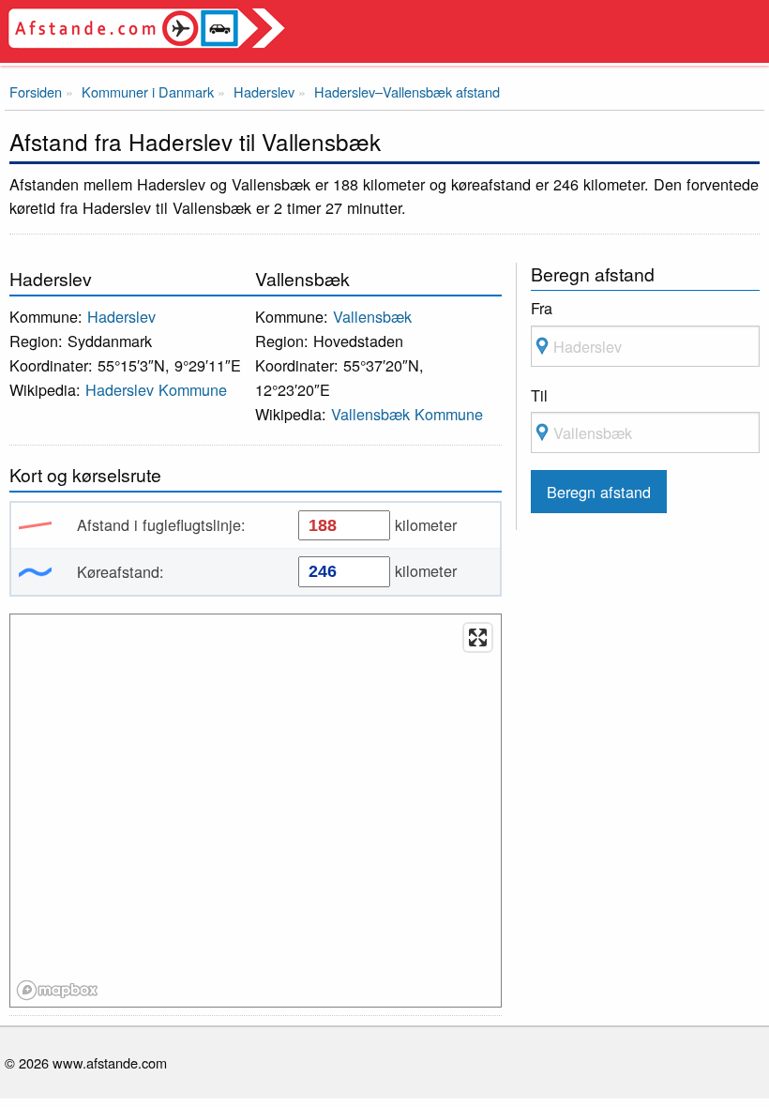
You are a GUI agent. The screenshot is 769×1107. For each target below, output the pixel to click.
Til (539, 395)
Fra (541, 307)
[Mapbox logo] (57, 990)
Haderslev (121, 316)
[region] (256, 811)
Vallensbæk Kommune (407, 413)
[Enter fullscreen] (477, 637)
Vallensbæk (372, 316)
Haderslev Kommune (156, 389)
